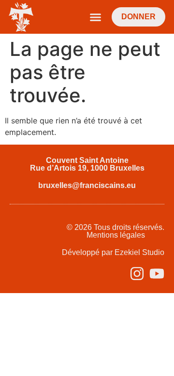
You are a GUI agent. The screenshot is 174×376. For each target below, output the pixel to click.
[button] (96, 17)
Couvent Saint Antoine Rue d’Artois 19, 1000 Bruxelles (87, 164)
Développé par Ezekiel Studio (113, 252)
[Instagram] (137, 273)
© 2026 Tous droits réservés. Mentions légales (115, 231)
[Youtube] (156, 273)
